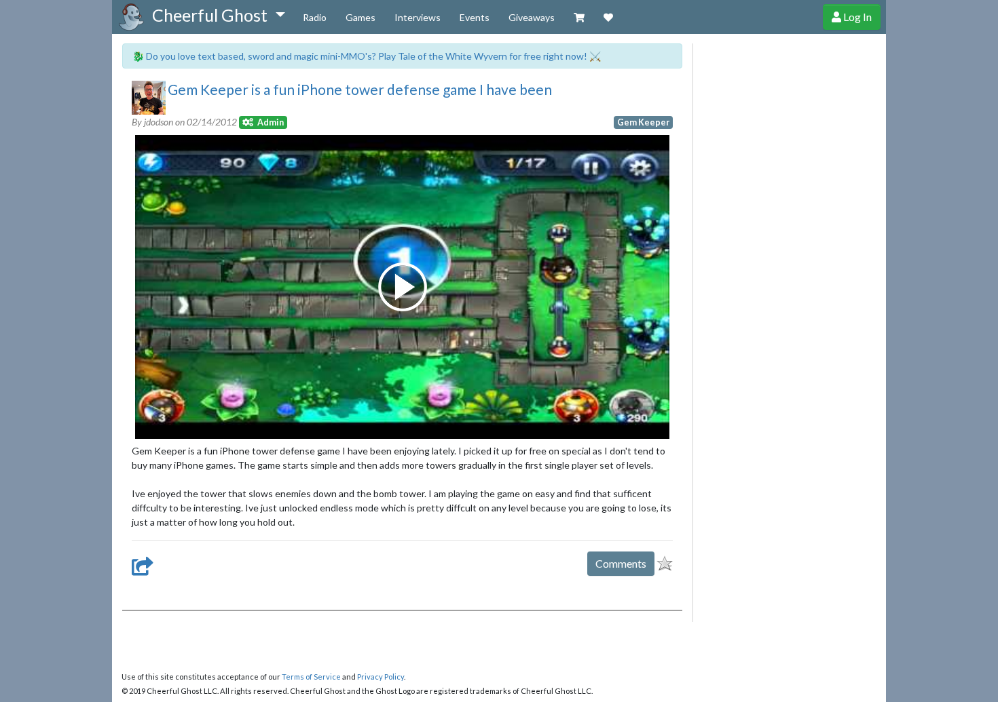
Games (360, 17)
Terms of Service (311, 676)
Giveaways (532, 17)
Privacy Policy (380, 676)
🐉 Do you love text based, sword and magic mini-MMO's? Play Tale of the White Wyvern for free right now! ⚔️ (366, 56)
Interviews (417, 17)
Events (474, 17)
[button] (218, 15)
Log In (856, 16)
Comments (620, 563)
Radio (315, 17)
